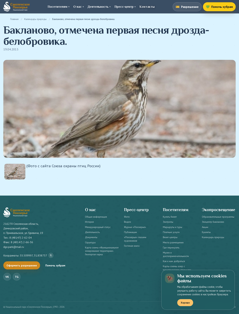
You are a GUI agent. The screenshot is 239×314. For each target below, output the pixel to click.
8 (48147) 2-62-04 (20, 237)
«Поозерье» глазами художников (135, 239)
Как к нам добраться (174, 261)
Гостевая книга (131, 245)
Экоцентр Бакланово (213, 221)
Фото (127, 216)
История (89, 221)
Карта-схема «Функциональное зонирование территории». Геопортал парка (102, 251)
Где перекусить (171, 247)
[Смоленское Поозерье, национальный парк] (16, 7)
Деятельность (92, 232)
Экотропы (168, 221)
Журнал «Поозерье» (135, 227)
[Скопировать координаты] (50, 255)
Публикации (130, 232)
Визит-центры (170, 237)
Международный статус (98, 227)
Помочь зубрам (55, 265)
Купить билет (170, 216)
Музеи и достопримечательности (176, 254)
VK (7, 276)
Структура (90, 242)
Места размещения (173, 242)
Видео (127, 221)
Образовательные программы (218, 216)
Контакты (147, 6)
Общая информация (96, 216)
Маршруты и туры (172, 227)
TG (17, 276)
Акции (205, 227)
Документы (91, 237)
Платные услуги (171, 232)
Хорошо (185, 302)
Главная (14, 19)
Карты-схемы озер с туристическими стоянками (177, 268)
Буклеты (206, 232)
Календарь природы (35, 19)
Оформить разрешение (21, 265)
